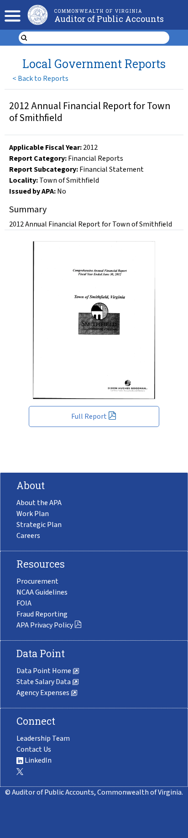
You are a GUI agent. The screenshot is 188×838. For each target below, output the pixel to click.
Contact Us (33, 749)
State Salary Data (44, 682)
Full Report (89, 416)
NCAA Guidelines (42, 592)
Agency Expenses (43, 693)
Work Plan (32, 514)
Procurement (37, 581)
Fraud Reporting (42, 614)
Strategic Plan (39, 525)
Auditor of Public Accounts (109, 18)
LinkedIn (37, 760)
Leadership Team (43, 738)
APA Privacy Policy (44, 625)
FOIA (23, 603)
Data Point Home (44, 671)
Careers (28, 536)
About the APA (39, 503)
